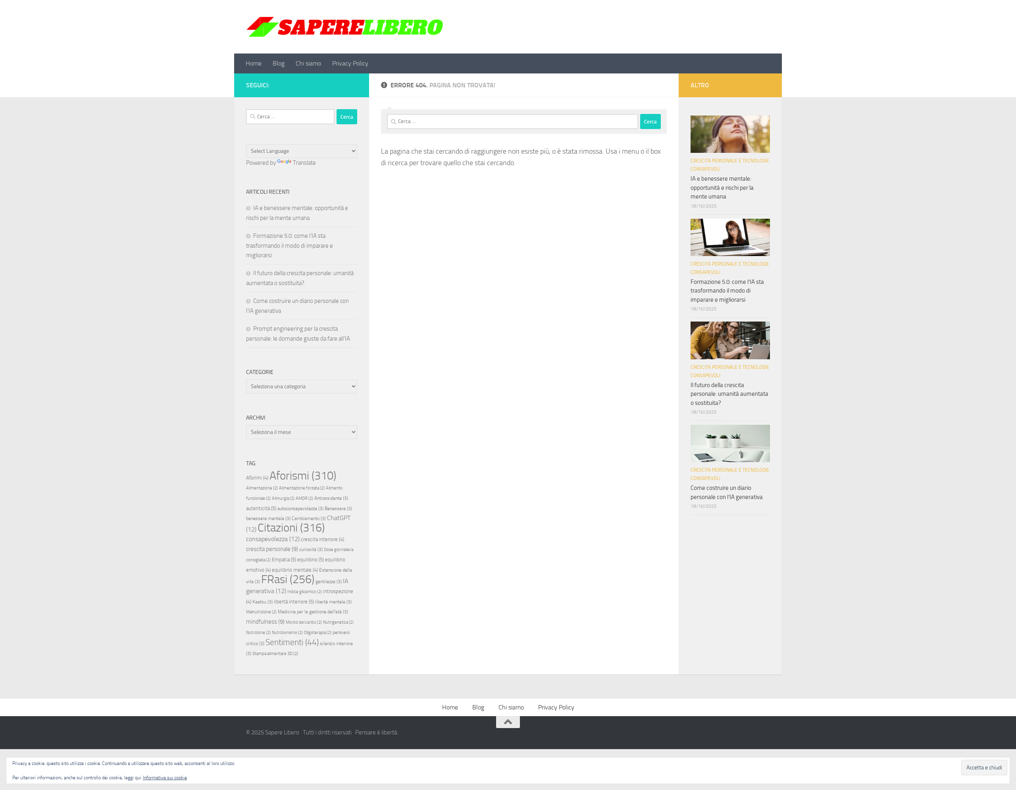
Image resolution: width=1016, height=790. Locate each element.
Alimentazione (262, 488)
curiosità (311, 549)
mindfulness (265, 621)
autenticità (261, 508)
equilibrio (310, 560)
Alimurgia (283, 498)
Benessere (338, 508)
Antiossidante (331, 498)
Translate (304, 162)
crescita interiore (322, 539)
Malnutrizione (261, 612)
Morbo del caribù (304, 622)
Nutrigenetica (338, 622)
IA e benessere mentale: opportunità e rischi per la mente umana (722, 187)
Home (254, 63)
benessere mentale (268, 518)
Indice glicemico (304, 591)
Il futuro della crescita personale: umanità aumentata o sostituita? (729, 394)
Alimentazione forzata (302, 488)
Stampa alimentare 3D (275, 653)
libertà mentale (333, 602)
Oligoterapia (317, 632)
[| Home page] (345, 27)
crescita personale (272, 549)
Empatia (284, 560)
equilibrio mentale (295, 570)
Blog (279, 63)
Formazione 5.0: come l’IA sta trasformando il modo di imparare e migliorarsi (289, 245)
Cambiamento (309, 518)
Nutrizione (258, 632)
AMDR (304, 498)
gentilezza (329, 581)
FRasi (287, 579)
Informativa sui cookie (165, 777)
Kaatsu (262, 602)
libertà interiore (294, 602)
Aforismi (302, 475)
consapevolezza (273, 539)
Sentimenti (292, 642)
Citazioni (291, 528)
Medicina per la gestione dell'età (313, 612)
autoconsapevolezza (300, 508)
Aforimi (257, 478)
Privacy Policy (350, 63)
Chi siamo (308, 63)
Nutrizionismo (287, 632)
